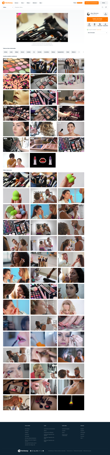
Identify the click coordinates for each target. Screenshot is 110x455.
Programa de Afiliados (48, 432)
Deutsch (82, 434)
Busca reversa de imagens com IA (30, 440)
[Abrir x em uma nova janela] (41, 450)
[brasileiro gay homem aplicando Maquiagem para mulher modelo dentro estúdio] (16, 243)
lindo (11, 52)
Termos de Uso (70, 450)
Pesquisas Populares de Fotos (49, 438)
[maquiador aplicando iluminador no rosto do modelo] (16, 129)
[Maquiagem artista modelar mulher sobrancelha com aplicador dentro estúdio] (44, 211)
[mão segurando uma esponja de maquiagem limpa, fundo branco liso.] (71, 179)
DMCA (45, 430)
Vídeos (28, 2)
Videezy (26, 432)
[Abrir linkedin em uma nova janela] (34, 450)
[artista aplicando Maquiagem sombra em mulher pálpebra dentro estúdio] (16, 307)
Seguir (105, 14)
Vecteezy (27, 430)
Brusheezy (27, 428)
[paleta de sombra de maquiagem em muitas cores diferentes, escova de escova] (16, 65)
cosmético (46, 52)
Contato (63, 430)
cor (34, 52)
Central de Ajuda (65, 428)
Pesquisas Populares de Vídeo (49, 441)
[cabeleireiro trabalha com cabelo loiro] (43, 129)
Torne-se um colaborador (64, 435)
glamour (74, 52)
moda (68, 52)
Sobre (63, 432)
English (82, 428)
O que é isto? (99, 29)
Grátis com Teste (97, 19)
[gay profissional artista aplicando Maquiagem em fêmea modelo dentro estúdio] (71, 370)
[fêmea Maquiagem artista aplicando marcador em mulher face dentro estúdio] (16, 275)
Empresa (27, 434)
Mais (41, 2)
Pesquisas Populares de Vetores (49, 435)
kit (79, 52)
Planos (74, 2)
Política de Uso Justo (87, 450)
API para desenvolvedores (30, 438)
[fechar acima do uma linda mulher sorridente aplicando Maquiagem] (44, 370)
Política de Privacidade (78, 450)
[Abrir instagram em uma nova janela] (32, 450)
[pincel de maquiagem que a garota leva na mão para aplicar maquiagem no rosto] (70, 97)
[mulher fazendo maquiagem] (16, 160)
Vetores (16, 2)
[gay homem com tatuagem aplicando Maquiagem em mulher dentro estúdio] (71, 243)
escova (22, 52)
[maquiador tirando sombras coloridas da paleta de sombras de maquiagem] (44, 81)
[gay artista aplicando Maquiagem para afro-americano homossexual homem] (16, 355)
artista (5, 52)
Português (83, 432)
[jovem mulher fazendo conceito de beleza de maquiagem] (16, 323)
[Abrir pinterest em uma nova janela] (37, 450)
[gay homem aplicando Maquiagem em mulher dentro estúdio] (44, 195)
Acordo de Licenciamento (49, 428)
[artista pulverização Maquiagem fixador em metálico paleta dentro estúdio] (44, 386)
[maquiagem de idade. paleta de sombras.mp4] (43, 144)
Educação (27, 436)
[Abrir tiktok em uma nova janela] (39, 450)
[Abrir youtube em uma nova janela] (43, 450)
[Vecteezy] (7, 3)
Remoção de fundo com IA (30, 443)
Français (82, 436)
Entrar (103, 2)
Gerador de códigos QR (30, 444)
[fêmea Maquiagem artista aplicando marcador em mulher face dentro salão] (71, 195)
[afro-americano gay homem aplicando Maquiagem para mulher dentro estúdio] (44, 243)
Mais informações (91, 32)
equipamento (61, 52)
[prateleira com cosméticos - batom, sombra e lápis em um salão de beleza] (44, 113)
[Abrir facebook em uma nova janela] (30, 450)
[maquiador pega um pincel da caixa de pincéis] (71, 65)
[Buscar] (102, 7)
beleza (16, 52)
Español (82, 430)
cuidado (28, 52)
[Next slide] (82, 52)
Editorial (34, 2)
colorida (39, 52)
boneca (53, 52)
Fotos (22, 2)
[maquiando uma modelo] (16, 97)
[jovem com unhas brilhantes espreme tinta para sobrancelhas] (16, 402)
